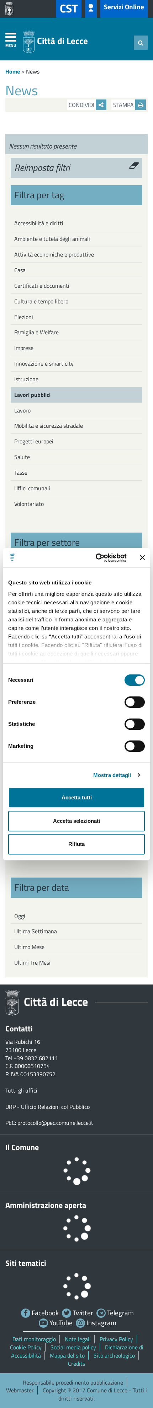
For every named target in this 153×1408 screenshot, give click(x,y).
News (32, 71)
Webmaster (20, 1390)
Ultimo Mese (29, 947)
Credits (76, 1363)
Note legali (78, 1339)
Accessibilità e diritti (38, 223)
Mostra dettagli (112, 775)
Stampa (124, 105)
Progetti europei (33, 441)
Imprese (23, 348)
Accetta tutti (77, 797)
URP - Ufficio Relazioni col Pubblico (47, 1106)
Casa (20, 270)
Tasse (20, 472)
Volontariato (29, 504)
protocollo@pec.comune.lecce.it (55, 1122)
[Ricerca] (141, 42)
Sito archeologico (114, 1355)
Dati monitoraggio (34, 1339)
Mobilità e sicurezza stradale (48, 425)
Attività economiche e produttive (54, 254)
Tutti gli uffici (21, 1090)
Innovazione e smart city (44, 363)
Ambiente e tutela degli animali (52, 238)
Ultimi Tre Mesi (32, 962)
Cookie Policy (26, 1347)
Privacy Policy (116, 1339)
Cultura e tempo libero (41, 301)
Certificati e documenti (41, 285)
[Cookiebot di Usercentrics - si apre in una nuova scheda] (96, 557)
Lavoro (22, 410)
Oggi (19, 916)
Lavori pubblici (32, 394)
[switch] (135, 702)
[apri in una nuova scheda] (11, 9)
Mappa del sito (67, 1355)
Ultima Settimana (35, 931)
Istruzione (26, 379)
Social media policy (73, 1347)
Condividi (82, 105)
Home (12, 71)
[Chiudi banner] (142, 557)
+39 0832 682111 (36, 1058)
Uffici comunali (32, 488)
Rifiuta (76, 844)
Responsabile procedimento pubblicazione (73, 1382)
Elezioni (23, 317)
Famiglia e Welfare (36, 332)
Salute (22, 457)
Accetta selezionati (76, 821)
